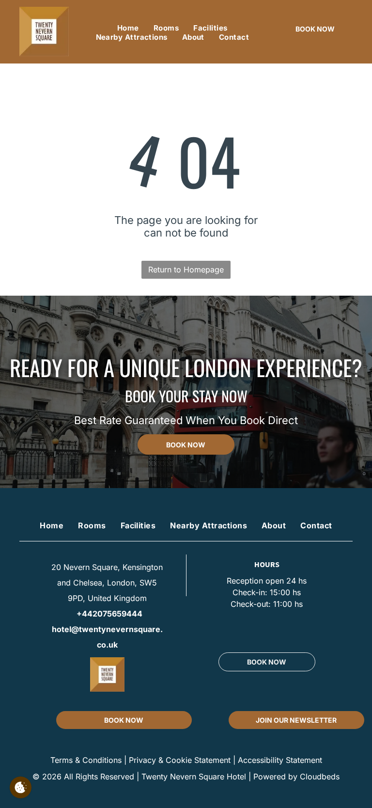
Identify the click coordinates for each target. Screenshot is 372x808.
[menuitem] (128, 27)
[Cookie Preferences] (20, 787)
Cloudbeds (320, 776)
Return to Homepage (186, 269)
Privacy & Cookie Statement (180, 760)
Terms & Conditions (86, 760)
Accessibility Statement (280, 760)
